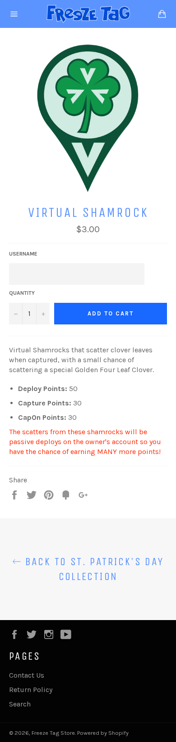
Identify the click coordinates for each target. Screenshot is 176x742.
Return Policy (30, 689)
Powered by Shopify (103, 732)
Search (20, 704)
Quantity (22, 293)
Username (23, 254)
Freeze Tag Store (53, 732)
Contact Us (26, 675)
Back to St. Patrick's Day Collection (92, 569)
